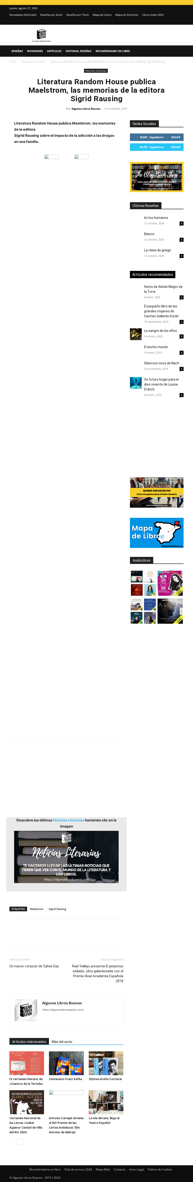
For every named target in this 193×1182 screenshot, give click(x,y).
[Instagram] (172, 21)
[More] (90, 937)
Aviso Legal (136, 1169)
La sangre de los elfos (160, 331)
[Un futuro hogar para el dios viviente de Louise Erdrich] (136, 383)
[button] (178, 51)
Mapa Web (103, 1169)
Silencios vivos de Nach (161, 363)
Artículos (54, 51)
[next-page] (20, 1142)
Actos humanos (156, 218)
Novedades (35, 51)
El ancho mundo (156, 347)
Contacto (119, 1169)
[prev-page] (12, 1142)
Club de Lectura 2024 (78, 1169)
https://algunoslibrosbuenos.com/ (63, 1009)
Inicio (12, 62)
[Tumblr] (79, 937)
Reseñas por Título (77, 14)
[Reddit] (80, 1019)
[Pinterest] (35, 937)
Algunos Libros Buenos (86, 108)
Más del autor (62, 1042)
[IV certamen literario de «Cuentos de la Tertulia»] (26, 1063)
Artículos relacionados (29, 1042)
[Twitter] (180, 21)
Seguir (175, 137)
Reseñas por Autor (51, 14)
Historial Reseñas (78, 51)
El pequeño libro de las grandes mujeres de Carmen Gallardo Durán (161, 311)
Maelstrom (37, 909)
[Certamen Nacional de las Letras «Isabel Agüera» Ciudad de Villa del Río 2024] (26, 1102)
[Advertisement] (66, 367)
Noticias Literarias (33, 62)
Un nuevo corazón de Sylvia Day (34, 966)
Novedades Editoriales (22, 14)
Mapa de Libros (102, 14)
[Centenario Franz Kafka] (66, 1063)
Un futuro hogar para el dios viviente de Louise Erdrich (161, 384)
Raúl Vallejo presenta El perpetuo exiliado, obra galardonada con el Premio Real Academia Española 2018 (97, 973)
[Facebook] (14, 937)
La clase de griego (157, 250)
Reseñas (17, 51)
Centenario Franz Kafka (65, 1079)
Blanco (149, 234)
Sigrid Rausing (57, 909)
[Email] (68, 937)
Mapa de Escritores (126, 14)
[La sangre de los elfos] (136, 334)
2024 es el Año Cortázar (105, 1079)
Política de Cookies (160, 1169)
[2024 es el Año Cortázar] (106, 1063)
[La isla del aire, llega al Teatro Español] (106, 1102)
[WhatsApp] (46, 937)
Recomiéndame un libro (113, 51)
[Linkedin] (57, 937)
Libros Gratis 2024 (153, 14)
